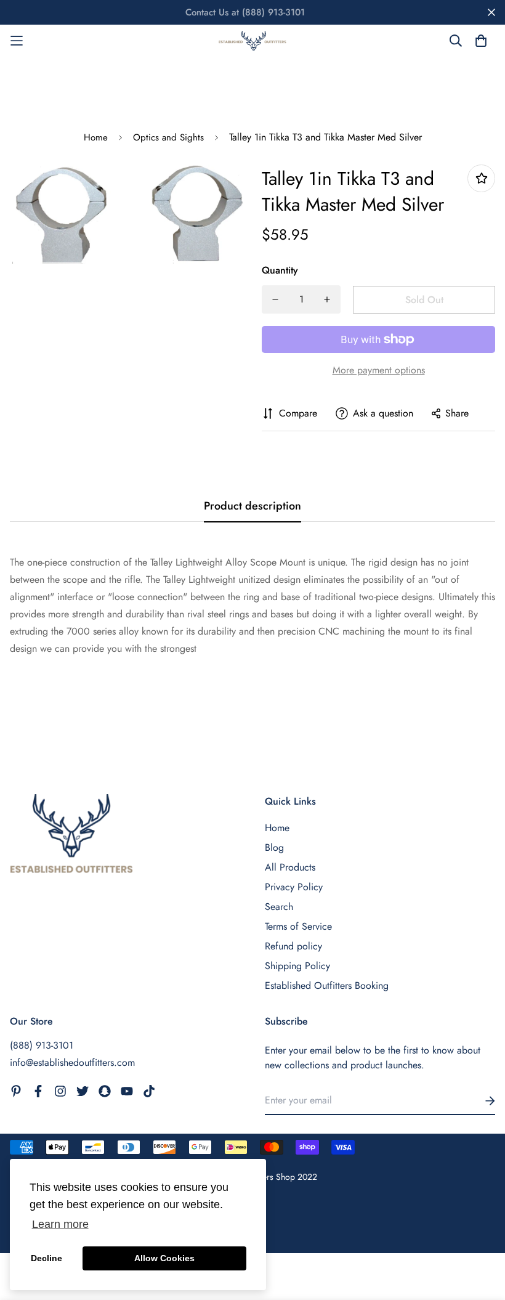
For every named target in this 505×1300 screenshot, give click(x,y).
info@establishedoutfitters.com (72, 1062)
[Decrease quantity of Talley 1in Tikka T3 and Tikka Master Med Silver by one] (275, 299)
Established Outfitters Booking (327, 985)
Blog (274, 847)
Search (279, 907)
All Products (290, 867)
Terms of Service (298, 926)
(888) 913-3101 (41, 1045)
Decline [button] (46, 1258)
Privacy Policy (294, 887)
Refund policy (293, 946)
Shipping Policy (297, 966)
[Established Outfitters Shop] (252, 41)
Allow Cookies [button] (164, 1258)
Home (96, 137)
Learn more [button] (60, 1224)
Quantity (280, 270)
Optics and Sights (168, 137)
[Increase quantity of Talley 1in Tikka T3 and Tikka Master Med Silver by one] (327, 299)
